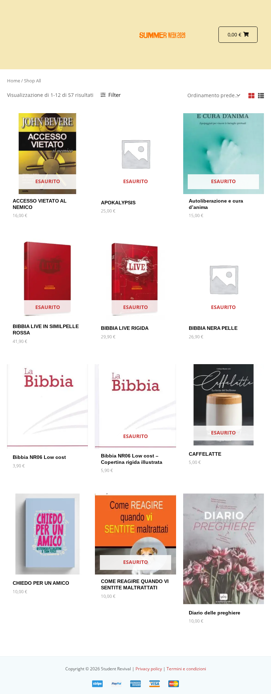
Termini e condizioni (186, 668)
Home (13, 81)
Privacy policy (149, 668)
